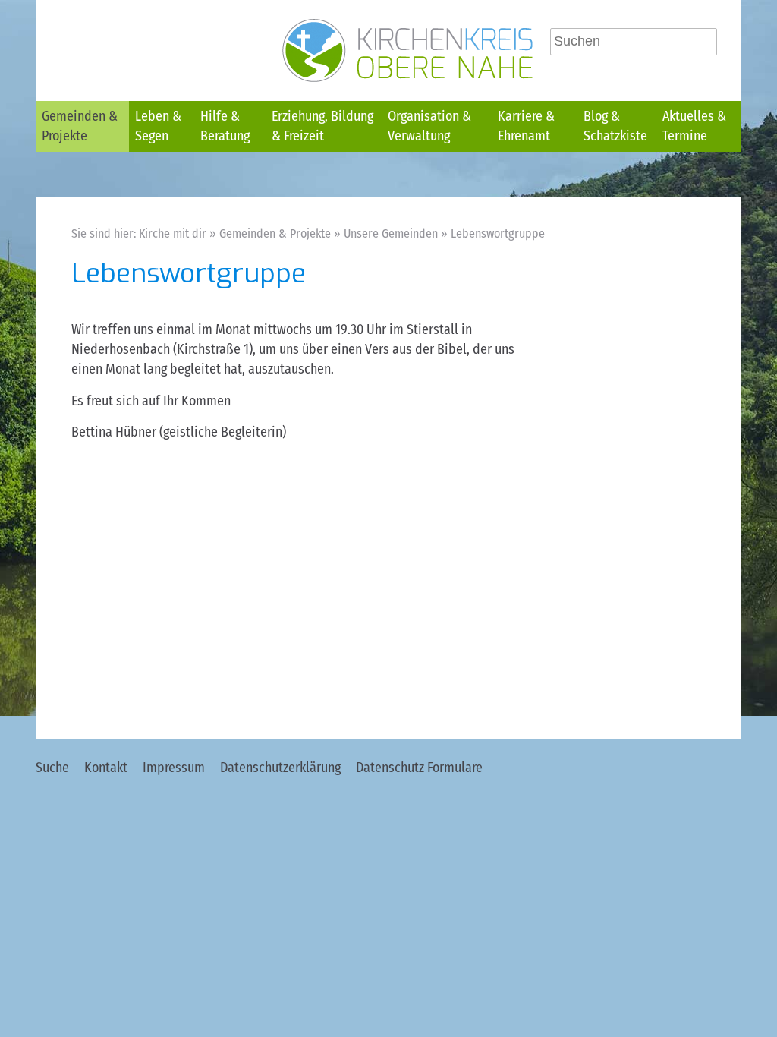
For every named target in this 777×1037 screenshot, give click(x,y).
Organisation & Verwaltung (429, 126)
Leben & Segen (158, 126)
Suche (52, 767)
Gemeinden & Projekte (80, 126)
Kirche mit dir (172, 233)
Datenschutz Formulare (419, 767)
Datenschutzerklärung (280, 767)
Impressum (174, 767)
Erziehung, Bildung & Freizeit (322, 126)
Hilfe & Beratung (225, 126)
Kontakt (105, 767)
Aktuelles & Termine (694, 126)
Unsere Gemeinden (391, 233)
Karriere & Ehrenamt (526, 126)
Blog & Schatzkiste (615, 126)
